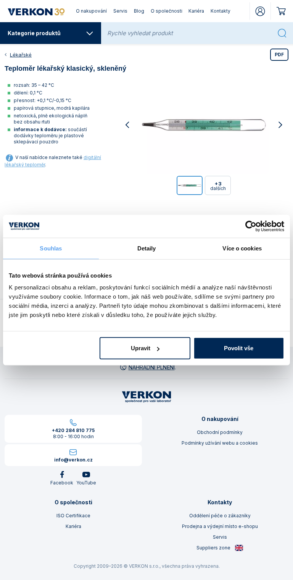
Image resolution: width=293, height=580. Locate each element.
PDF (279, 54)
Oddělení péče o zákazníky (220, 515)
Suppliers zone (214, 548)
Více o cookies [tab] (241, 248)
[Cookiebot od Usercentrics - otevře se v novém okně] (250, 226)
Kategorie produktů (34, 33)
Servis (120, 11)
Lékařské (21, 55)
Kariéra (196, 11)
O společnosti (166, 11)
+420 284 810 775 (73, 430)
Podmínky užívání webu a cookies (220, 443)
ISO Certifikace (73, 515)
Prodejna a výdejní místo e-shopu (220, 526)
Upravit (140, 348)
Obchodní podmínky (220, 432)
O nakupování (91, 11)
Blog (139, 11)
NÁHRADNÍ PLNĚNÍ (152, 367)
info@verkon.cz (73, 460)
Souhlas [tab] (51, 248)
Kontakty (220, 11)
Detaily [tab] (146, 248)
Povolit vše (238, 348)
